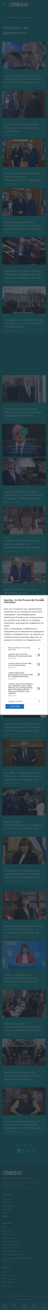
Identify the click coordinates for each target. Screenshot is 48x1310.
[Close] (42, 600)
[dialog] (24, 655)
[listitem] (24, 648)
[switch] (38, 655)
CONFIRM (15, 706)
